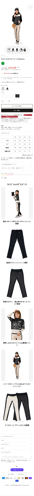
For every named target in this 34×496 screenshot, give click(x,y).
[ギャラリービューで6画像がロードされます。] (21, 50)
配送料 (6, 69)
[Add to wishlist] (3, 63)
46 (17, 96)
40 (3, 96)
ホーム (2, 55)
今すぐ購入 (17, 110)
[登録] (32, 457)
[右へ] (29, 50)
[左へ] (4, 50)
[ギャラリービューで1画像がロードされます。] (9, 50)
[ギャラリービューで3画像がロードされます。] (13, 50)
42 (8, 96)
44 (12, 96)
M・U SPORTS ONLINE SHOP (15, 485)
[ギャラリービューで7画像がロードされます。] (25, 50)
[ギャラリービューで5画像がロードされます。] (17, 50)
